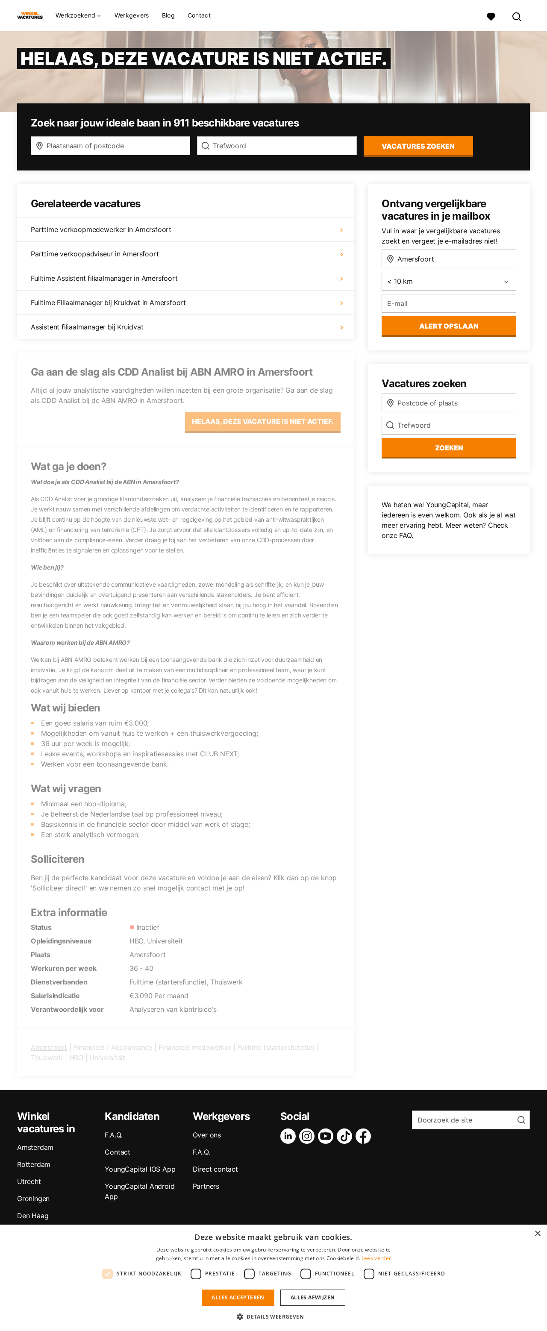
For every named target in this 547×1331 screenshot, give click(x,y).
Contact (199, 15)
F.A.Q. (113, 1135)
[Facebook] (365, 1136)
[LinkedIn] (289, 1136)
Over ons (207, 1135)
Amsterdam (35, 1147)
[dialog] (273, 1278)
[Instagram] (308, 1136)
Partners (206, 1186)
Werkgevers (132, 15)
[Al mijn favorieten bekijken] (491, 15)
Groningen (33, 1198)
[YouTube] (327, 1136)
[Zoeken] (517, 15)
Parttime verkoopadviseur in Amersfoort (95, 254)
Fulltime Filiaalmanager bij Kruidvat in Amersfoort (108, 302)
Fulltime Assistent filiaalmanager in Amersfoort (104, 278)
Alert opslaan (449, 326)
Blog (168, 15)
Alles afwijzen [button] (313, 1297)
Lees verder (376, 1258)
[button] (273, 1316)
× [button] (537, 1234)
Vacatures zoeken (418, 146)
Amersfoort (49, 1047)
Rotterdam (33, 1164)
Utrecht (29, 1181)
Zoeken (449, 448)
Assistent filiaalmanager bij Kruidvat (87, 327)
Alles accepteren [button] (238, 1297)
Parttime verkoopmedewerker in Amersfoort (101, 229)
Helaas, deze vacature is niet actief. (263, 421)
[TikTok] (346, 1136)
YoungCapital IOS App (140, 1169)
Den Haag (32, 1215)
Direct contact (215, 1169)
